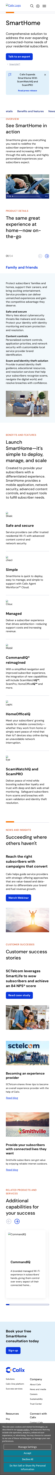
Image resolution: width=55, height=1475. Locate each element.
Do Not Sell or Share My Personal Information (28, 1467)
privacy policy (23, 1429)
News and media (38, 1389)
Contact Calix (36, 1422)
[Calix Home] (13, 6)
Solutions (10, 1379)
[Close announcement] (45, 75)
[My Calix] (37, 6)
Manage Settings (27, 1447)
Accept (27, 1453)
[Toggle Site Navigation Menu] (44, 6)
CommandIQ (20, 1262)
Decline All (27, 1459)
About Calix (35, 1384)
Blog (8, 1419)
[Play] (27, 186)
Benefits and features (30, 111)
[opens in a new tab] (27, 920)
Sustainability (36, 1399)
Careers (34, 1394)
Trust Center (36, 1404)
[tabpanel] (27, 344)
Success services (14, 1388)
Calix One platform (15, 1384)
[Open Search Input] (32, 6)
